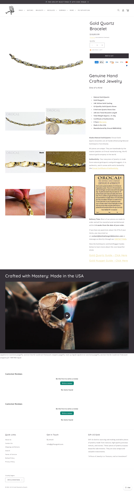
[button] (22, 10)
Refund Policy (10, 458)
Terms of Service (11, 454)
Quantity (92, 41)
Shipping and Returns (12, 447)
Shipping (92, 37)
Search (7, 451)
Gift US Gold (13, 487)
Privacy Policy (10, 462)
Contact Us (9, 443)
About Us (8, 440)
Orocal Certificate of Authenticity (105, 168)
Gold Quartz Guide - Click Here (108, 255)
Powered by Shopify (22, 487)
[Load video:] (67, 315)
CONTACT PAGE (120, 239)
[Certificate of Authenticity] (109, 214)
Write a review (67, 383)
